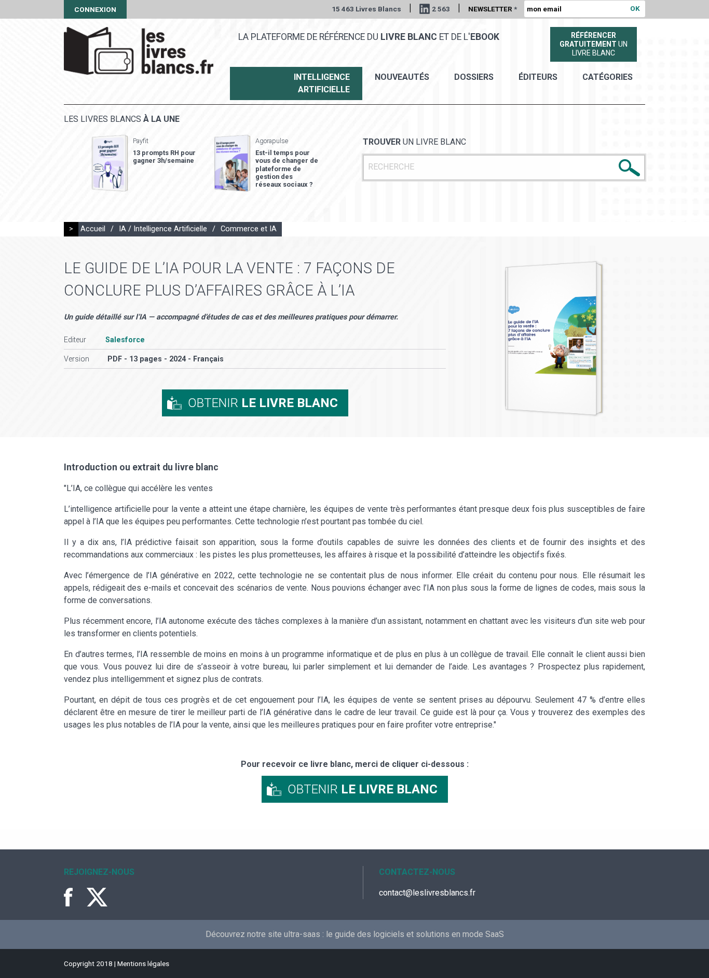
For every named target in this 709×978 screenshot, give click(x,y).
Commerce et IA (249, 229)
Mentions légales (143, 963)
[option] (144, 163)
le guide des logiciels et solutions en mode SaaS (415, 934)
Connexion (95, 9)
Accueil (92, 229)
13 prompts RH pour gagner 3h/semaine (164, 156)
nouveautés (402, 77)
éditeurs (538, 77)
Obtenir (263, 403)
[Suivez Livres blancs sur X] (97, 897)
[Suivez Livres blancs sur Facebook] (74, 897)
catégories (607, 77)
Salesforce (125, 340)
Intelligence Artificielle (322, 83)
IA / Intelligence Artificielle (163, 229)
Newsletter (492, 9)
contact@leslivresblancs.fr (427, 893)
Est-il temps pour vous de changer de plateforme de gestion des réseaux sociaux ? (286, 168)
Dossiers (474, 77)
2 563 (441, 9)
